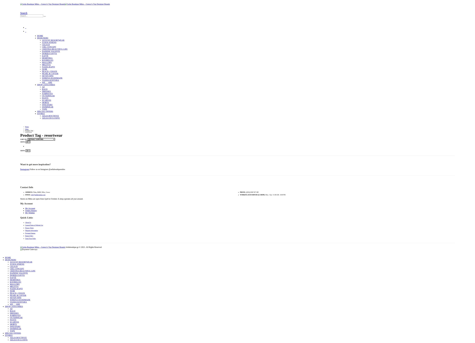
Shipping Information (31, 230)
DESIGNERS (42, 38)
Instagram (24, 169)
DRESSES (46, 91)
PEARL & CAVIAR (50, 74)
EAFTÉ (45, 56)
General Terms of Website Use (34, 225)
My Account (30, 208)
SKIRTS (45, 102)
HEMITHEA (47, 58)
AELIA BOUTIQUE (50, 116)
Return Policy (29, 236)
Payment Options (30, 233)
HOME (40, 36)
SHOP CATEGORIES (46, 85)
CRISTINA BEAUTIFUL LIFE (55, 49)
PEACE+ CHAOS (49, 71)
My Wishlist (30, 213)
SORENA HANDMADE (52, 78)
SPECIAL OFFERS (45, 111)
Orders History (31, 211)
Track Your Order (30, 238)
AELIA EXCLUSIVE (51, 118)
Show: (23, 142)
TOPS (44, 109)
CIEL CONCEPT (49, 47)
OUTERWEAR (48, 96)
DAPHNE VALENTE (51, 51)
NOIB (44, 69)
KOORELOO (47, 60)
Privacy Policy (29, 228)
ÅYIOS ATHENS (49, 42)
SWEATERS (47, 105)
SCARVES (46, 100)
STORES (41, 114)
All (43, 87)
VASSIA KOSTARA (50, 80)
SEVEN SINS (47, 76)
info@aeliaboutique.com (38, 195)
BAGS (45, 89)
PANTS (45, 98)
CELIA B (46, 45)
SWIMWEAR (47, 107)
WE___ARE (47, 82)
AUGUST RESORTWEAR (53, 40)
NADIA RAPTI (48, 67)
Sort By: (24, 139)
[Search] (45, 16)
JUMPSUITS (47, 94)
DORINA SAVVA (49, 54)
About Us (28, 222)
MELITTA (46, 65)
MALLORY (47, 62)
